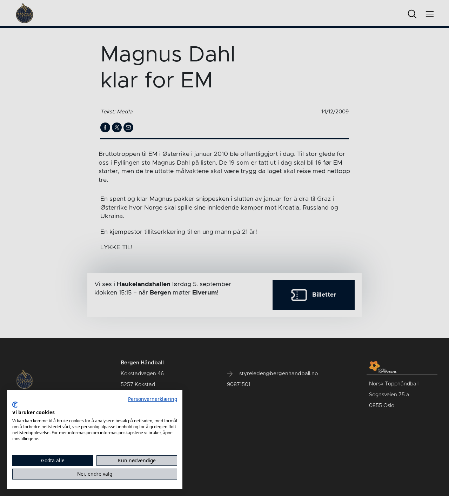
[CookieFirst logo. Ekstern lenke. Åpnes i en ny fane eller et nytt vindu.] (15, 405)
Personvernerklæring (152, 399)
